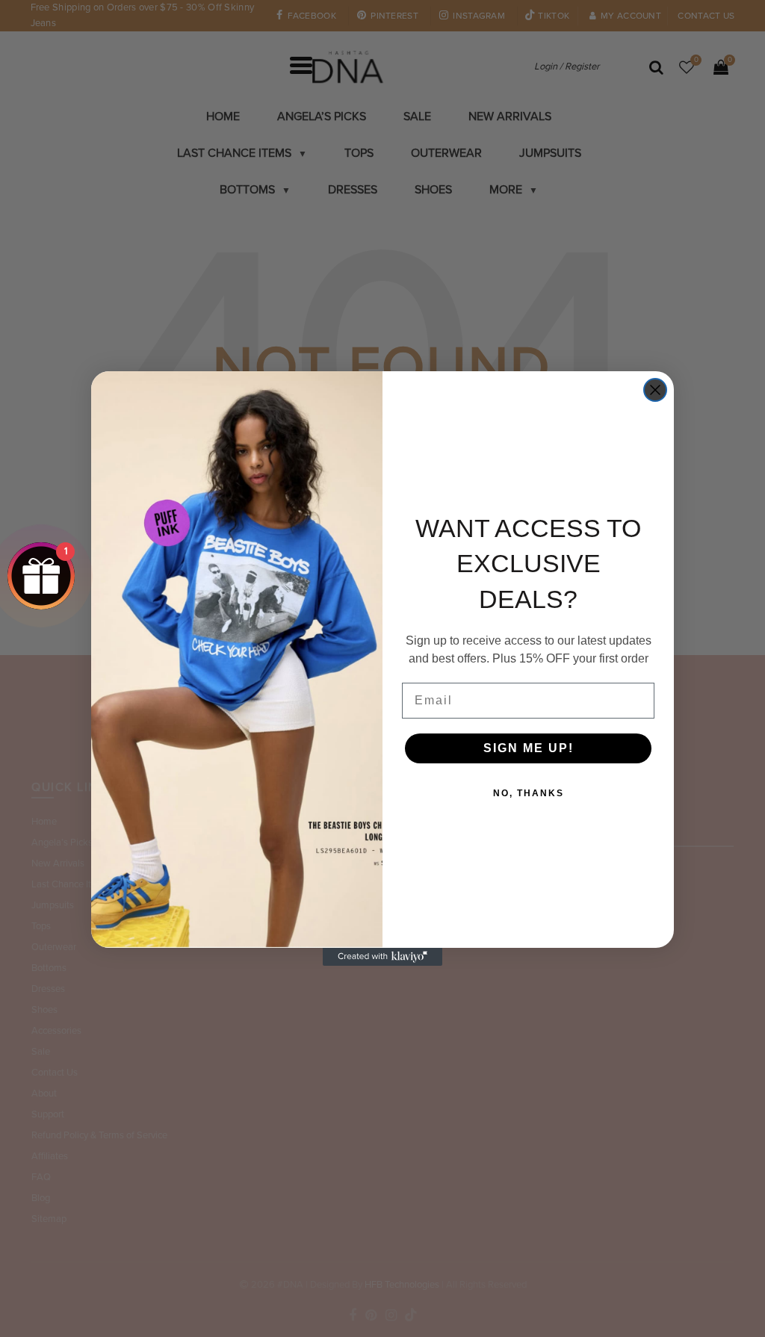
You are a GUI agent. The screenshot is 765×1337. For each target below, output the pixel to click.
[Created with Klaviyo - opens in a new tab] (382, 957)
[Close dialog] (655, 390)
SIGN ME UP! (528, 748)
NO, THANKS (528, 793)
